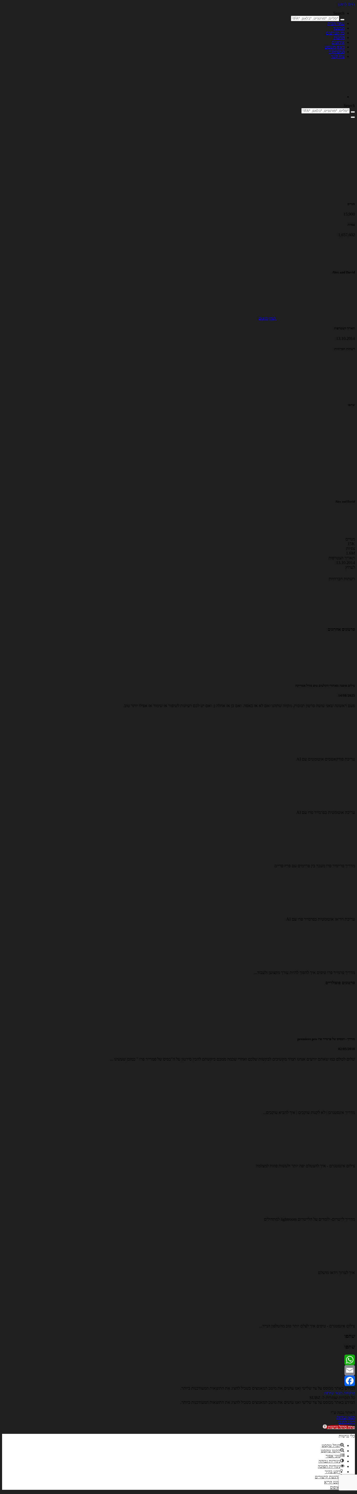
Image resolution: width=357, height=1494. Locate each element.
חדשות (338, 37)
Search (338, 13)
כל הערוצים (335, 33)
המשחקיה (336, 51)
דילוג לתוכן (346, 1422)
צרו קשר (337, 56)
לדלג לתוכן (346, 4)
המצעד (338, 28)
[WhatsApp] (178, 1360)
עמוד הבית (335, 23)
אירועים (338, 42)
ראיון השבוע (334, 47)
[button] (339, 1427)
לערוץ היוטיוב (268, 318)
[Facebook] (178, 1380)
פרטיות (348, 1393)
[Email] (178, 1370)
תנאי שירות (333, 1393)
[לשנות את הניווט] (353, 117)
